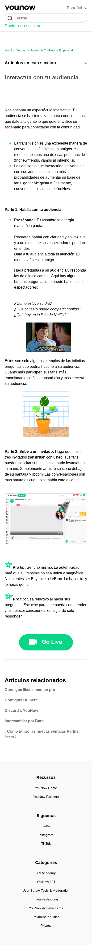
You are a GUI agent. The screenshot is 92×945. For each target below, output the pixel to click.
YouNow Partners (46, 797)
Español (74, 7)
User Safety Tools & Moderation (46, 890)
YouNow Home (46, 788)
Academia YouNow (42, 50)
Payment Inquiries (46, 917)
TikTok (46, 843)
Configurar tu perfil (21, 700)
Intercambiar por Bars (24, 721)
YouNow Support (15, 50)
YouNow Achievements (46, 908)
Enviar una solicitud (23, 25)
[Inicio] (20, 7)
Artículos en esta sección (30, 62)
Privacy (46, 925)
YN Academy (46, 873)
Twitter (46, 826)
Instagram (46, 835)
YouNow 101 (46, 882)
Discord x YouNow (21, 711)
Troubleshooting (46, 899)
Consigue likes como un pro (30, 690)
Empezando (67, 50)
